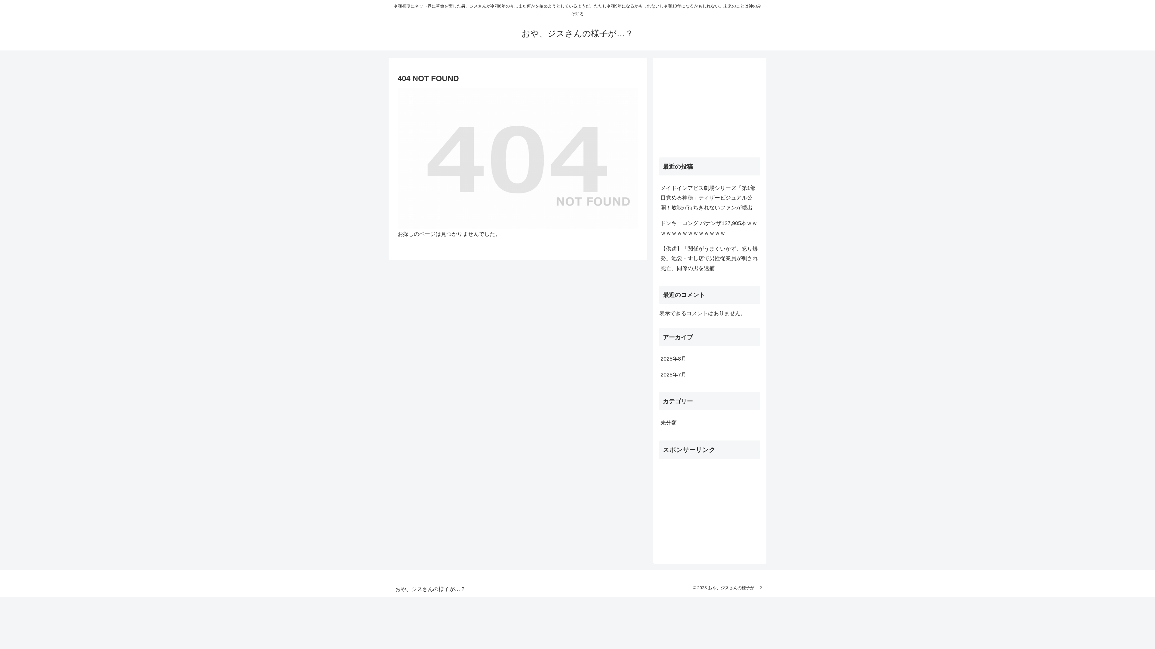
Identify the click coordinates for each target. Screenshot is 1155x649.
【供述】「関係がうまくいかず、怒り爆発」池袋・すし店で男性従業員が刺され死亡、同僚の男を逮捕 (709, 258)
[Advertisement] (709, 106)
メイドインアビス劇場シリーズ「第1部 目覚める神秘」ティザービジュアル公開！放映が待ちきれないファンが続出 (710, 198)
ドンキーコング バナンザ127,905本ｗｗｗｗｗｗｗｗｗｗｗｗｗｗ (709, 228)
